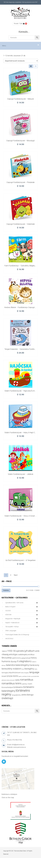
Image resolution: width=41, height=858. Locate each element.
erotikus (31, 654)
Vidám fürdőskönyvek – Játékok (20, 474)
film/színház (7, 658)
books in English (10, 606)
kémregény (5, 672)
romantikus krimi (11, 683)
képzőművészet (15, 673)
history (34, 658)
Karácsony (34, 665)
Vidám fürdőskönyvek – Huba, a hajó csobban (22, 433)
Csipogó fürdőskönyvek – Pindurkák (21, 182)
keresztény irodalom (11, 668)
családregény (22, 654)
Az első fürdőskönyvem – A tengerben (21, 560)
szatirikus (24, 684)
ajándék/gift (22, 651)
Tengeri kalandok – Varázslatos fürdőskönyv (21, 349)
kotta (35, 669)
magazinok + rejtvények (12, 618)
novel (4, 676)
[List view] (35, 66)
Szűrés (6, 590)
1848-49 (4, 651)
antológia (13, 654)
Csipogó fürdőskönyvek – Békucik (20, 99)
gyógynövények (26, 658)
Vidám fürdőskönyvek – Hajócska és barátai (21, 391)
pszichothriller (35, 676)
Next (15, 575)
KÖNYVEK (8, 614)
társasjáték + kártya (12, 626)
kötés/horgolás (25, 672)
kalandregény (22, 665)
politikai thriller (26, 676)
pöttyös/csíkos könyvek (8, 680)
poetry (20, 676)
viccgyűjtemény (16, 695)
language (34, 672)
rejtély (17, 680)
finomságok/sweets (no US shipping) (17, 634)
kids (23, 669)
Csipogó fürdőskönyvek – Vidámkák (20, 224)
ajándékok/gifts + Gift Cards (14, 602)
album (31, 651)
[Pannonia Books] (20, 13)
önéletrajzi (7, 698)
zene (23, 694)
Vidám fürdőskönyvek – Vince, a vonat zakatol (22, 516)
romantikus (26, 679)
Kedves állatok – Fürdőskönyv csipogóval (20, 307)
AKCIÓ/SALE (9, 638)
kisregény (29, 668)
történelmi (18, 687)
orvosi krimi (12, 676)
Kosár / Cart (18, 23)
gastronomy (16, 658)
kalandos (10, 665)
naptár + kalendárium (12, 622)
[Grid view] (31, 66)
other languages (10, 630)
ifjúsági (14, 661)
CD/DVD (8, 610)
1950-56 (11, 651)
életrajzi (29, 695)
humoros (6, 661)
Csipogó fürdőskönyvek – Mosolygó (20, 141)
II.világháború (24, 661)
